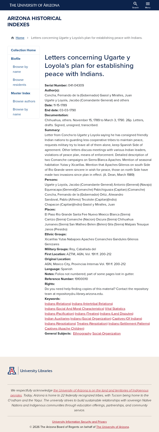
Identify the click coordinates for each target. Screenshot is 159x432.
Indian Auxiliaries (57, 319)
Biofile (15, 59)
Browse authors (24, 101)
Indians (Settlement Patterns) (129, 324)
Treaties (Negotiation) (92, 324)
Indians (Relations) (58, 304)
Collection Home (23, 50)
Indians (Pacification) (59, 314)
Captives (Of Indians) (127, 319)
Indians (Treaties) (87, 314)
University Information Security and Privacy (79, 422)
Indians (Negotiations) (60, 324)
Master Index (20, 93)
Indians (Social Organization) (90, 319)
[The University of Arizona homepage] (35, 5)
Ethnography (82, 333)
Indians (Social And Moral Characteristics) (74, 309)
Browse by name (20, 69)
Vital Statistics (115, 309)
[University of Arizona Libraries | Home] (29, 371)
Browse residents (19, 82)
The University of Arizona (112, 427)
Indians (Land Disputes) (116, 314)
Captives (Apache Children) (64, 329)
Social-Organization (106, 333)
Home (20, 38)
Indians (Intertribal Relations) (92, 304)
